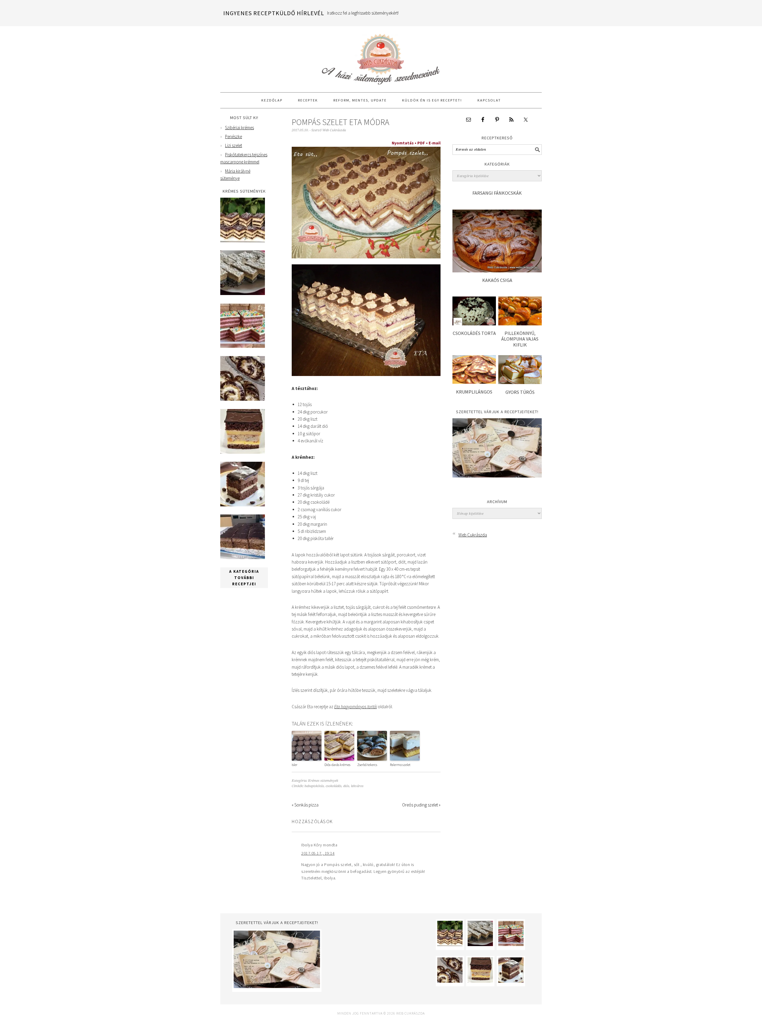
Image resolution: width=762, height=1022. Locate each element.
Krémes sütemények (323, 781)
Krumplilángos (474, 392)
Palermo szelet (400, 764)
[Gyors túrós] (520, 382)
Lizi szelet (233, 145)
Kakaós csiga (497, 280)
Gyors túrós (520, 392)
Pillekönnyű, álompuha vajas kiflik (519, 338)
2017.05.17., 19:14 (318, 853)
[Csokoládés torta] (474, 324)
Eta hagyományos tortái (355, 706)
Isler (294, 764)
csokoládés (333, 786)
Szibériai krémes (239, 127)
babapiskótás (314, 786)
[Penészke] (242, 293)
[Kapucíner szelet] (242, 505)
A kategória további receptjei (244, 577)
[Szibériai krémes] (242, 241)
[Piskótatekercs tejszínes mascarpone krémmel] (242, 399)
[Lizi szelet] (242, 346)
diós (346, 786)
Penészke (233, 136)
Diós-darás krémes (337, 764)
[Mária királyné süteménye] (242, 452)
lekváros (357, 786)
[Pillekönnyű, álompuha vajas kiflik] (520, 324)
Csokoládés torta (474, 333)
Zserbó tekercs (367, 764)
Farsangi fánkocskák (497, 193)
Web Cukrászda (381, 56)
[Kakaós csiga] (497, 271)
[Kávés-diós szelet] (242, 557)
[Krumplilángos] (474, 382)
